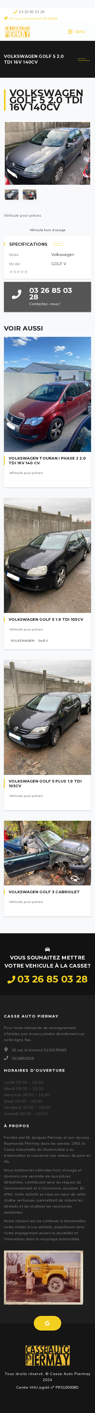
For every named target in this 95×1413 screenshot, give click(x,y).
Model (14, 263)
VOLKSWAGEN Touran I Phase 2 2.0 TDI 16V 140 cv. (47, 460)
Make (14, 254)
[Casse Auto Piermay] (17, 31)
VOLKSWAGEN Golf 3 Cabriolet (44, 892)
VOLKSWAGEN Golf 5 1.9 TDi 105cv (46, 619)
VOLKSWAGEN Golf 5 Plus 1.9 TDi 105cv (45, 783)
